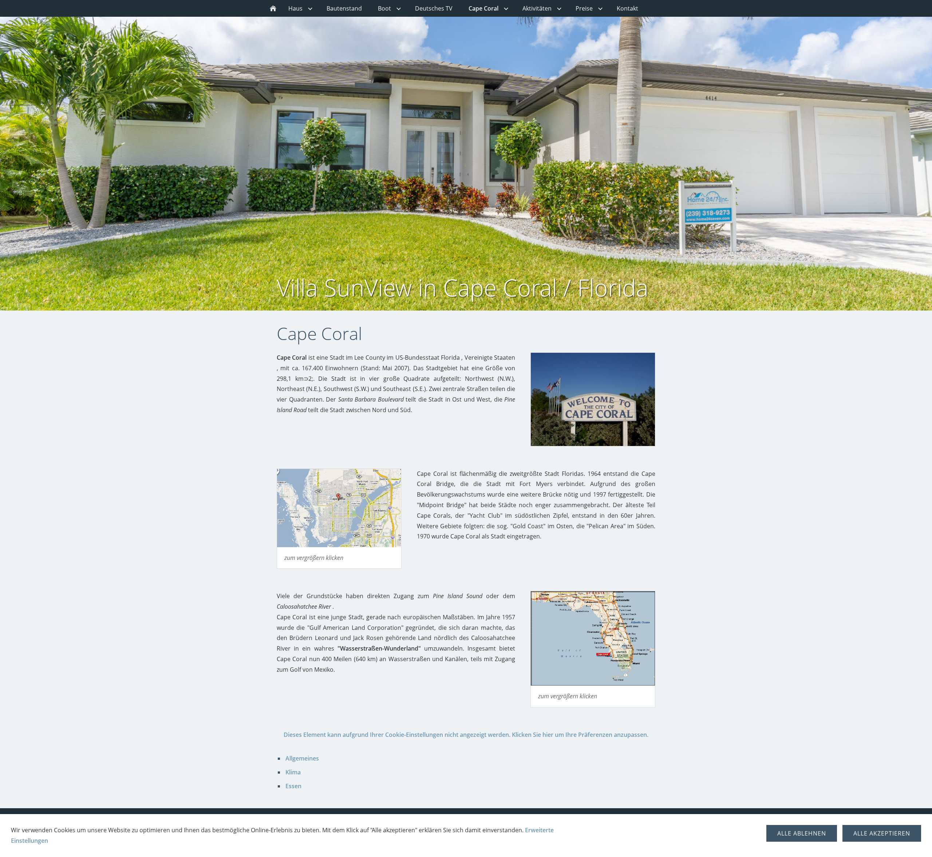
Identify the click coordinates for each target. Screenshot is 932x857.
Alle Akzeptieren (881, 833)
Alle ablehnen (801, 833)
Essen (293, 786)
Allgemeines (302, 758)
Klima (293, 772)
